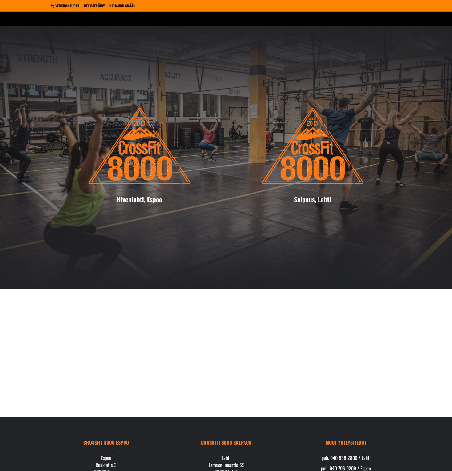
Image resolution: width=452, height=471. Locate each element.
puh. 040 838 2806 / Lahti (346, 457)
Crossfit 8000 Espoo (106, 442)
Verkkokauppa (66, 5)
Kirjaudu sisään (122, 5)
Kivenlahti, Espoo (139, 199)
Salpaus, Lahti (312, 199)
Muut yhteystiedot (346, 442)
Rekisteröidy (94, 5)
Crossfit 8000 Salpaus (226, 442)
